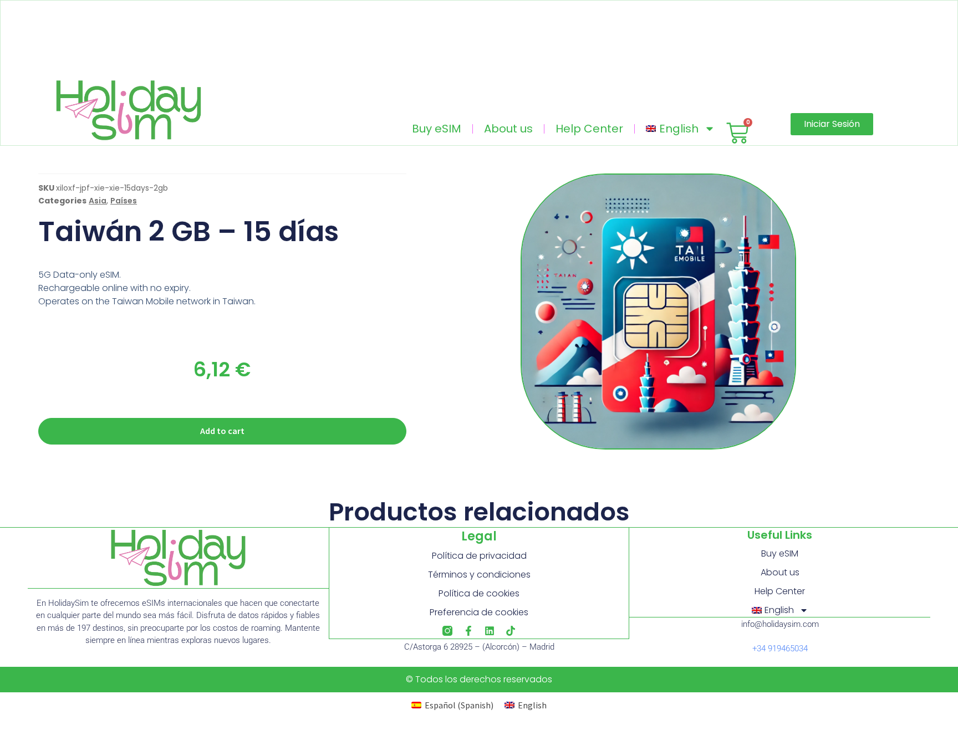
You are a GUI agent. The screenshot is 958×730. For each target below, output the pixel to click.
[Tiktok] (511, 631)
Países (123, 200)
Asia (97, 200)
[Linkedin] (490, 631)
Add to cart (222, 430)
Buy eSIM (436, 128)
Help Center (589, 128)
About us (508, 128)
